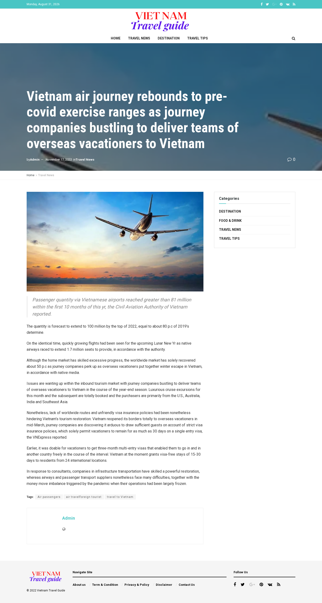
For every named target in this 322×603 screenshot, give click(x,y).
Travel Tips (197, 38)
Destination (169, 38)
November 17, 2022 (59, 159)
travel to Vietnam (120, 497)
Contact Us (187, 584)
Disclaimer (164, 584)
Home (115, 38)
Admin (35, 159)
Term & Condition (105, 584)
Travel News (139, 38)
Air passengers (49, 497)
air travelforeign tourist (84, 497)
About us (79, 584)
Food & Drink (230, 220)
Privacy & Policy (136, 584)
